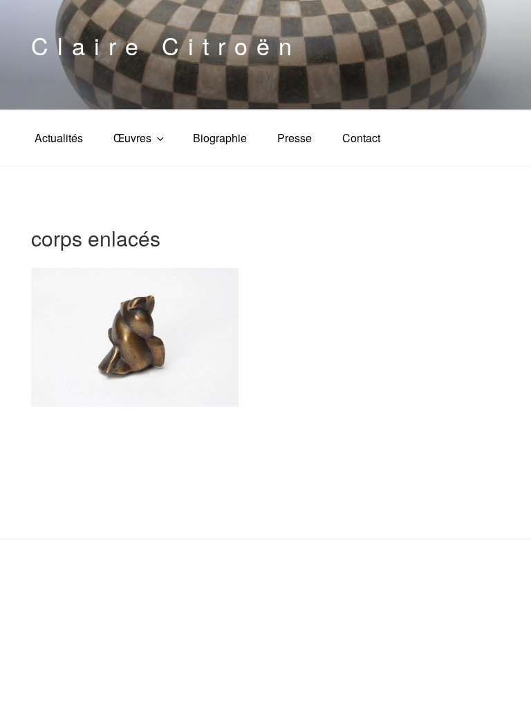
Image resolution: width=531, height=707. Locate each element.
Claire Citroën (166, 45)
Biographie (220, 138)
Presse (294, 138)
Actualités (59, 138)
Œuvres (132, 138)
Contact (361, 138)
